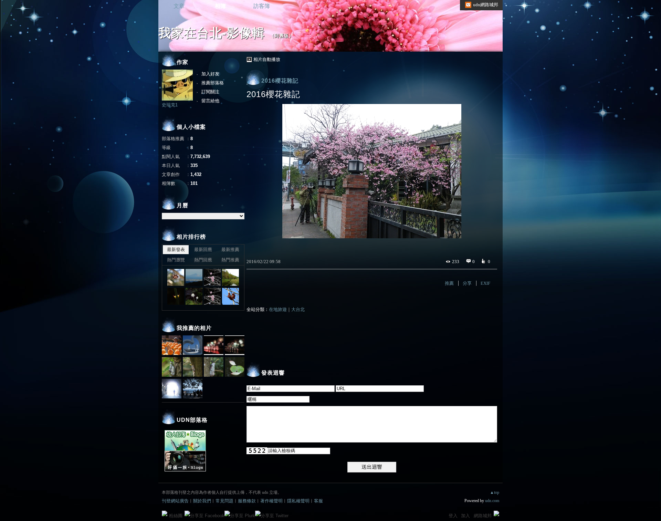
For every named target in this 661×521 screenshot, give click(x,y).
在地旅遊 (278, 309)
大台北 (298, 309)
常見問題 (224, 500)
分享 (467, 283)
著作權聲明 (271, 500)
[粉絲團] (164, 513)
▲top (494, 492)
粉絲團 (175, 515)
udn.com (492, 500)
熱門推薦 (230, 259)
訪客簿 (261, 6)
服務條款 (247, 500)
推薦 (449, 283)
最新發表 (176, 249)
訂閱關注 (210, 91)
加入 (465, 515)
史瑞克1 (170, 104)
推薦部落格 (212, 82)
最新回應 (203, 249)
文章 (179, 6)
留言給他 (210, 100)
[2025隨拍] (175, 277)
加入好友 (210, 73)
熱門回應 (203, 259)
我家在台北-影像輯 (211, 33)
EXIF (485, 283)
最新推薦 (230, 249)
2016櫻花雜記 (279, 81)
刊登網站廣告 (175, 500)
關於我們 (202, 500)
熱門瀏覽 (176, 259)
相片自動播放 (266, 59)
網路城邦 (483, 515)
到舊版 (281, 35)
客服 (318, 500)
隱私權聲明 (298, 500)
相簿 (220, 6)
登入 (453, 515)
